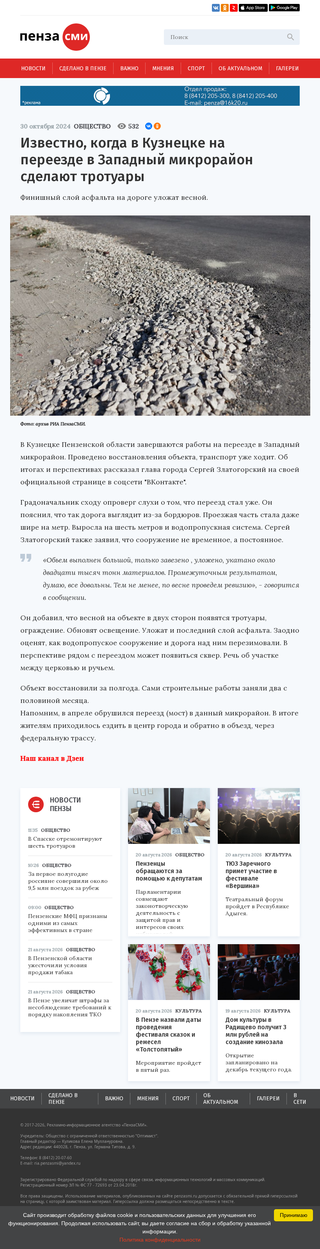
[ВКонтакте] (148, 126)
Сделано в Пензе (83, 68)
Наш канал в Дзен (52, 758)
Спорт (196, 68)
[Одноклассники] (157, 126)
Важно (129, 68)
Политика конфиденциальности (160, 1240)
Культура (278, 855)
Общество (92, 126)
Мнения (163, 68)
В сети (299, 1099)
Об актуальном (240, 68)
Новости (33, 68)
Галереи (287, 68)
